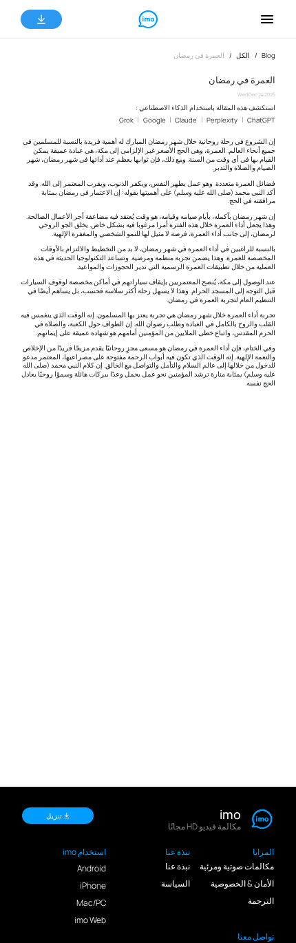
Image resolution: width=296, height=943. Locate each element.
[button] (267, 19)
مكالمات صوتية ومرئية (237, 866)
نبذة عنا (177, 866)
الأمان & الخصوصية (242, 883)
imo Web (90, 920)
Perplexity (222, 120)
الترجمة (261, 901)
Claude (186, 120)
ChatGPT (261, 120)
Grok (126, 120)
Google (154, 120)
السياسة (175, 883)
